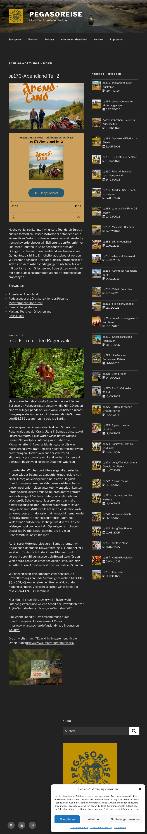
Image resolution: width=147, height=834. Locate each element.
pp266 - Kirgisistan (113, 572)
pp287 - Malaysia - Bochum (118, 226)
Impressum (120, 827)
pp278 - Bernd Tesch (114, 373)
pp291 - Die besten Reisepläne (120, 156)
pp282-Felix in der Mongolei (118, 303)
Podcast (49, 39)
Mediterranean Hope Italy (25, 303)
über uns (33, 39)
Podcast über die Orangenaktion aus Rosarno (38, 298)
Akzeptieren (67, 819)
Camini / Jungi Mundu (23, 307)
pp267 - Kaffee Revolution (117, 557)
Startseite (15, 39)
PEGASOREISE (56, 14)
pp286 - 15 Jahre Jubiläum (117, 241)
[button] (140, 789)
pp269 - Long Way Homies (118, 528)
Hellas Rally (16, 316)
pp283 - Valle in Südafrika (117, 289)
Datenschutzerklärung (101, 827)
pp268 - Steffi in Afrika (115, 542)
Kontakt (98, 39)
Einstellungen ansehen (125, 819)
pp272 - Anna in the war (116, 480)
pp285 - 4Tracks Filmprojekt (119, 256)
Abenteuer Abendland (74, 39)
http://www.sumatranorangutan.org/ (50, 642)
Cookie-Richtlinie (79, 827)
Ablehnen (94, 819)
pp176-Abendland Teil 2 (33, 76)
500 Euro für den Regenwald (39, 340)
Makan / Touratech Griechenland (30, 311)
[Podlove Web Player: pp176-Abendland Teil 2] (46, 177)
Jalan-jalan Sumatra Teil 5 (55, 608)
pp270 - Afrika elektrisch (117, 514)
